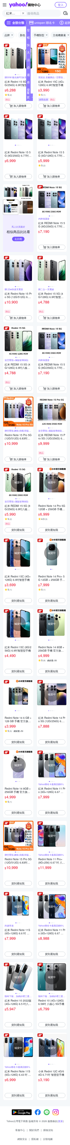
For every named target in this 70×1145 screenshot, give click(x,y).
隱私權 (35, 1139)
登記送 (28, 31)
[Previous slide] (5, 58)
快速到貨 (28, 46)
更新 (60, 1121)
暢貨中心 (28, 38)
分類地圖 (48, 1139)
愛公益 (28, 91)
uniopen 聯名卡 (44, 22)
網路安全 (22, 1139)
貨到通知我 (17, 530)
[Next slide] (31, 58)
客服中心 (20, 1130)
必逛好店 (28, 68)
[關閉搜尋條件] (23, 13)
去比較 (18, 239)
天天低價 (28, 53)
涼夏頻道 (28, 61)
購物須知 (48, 1130)
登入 (60, 5)
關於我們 (34, 1130)
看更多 (28, 97)
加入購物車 (20, 105)
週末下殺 (28, 76)
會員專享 (28, 83)
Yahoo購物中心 (25, 4)
